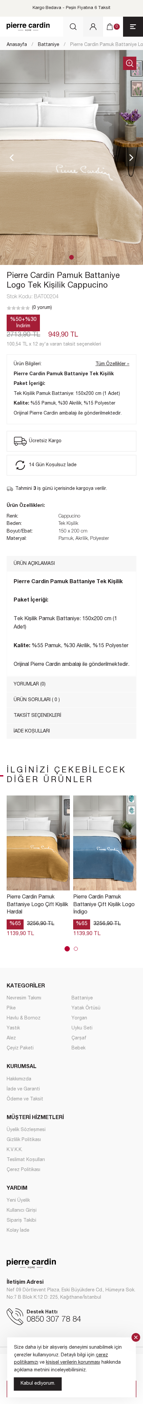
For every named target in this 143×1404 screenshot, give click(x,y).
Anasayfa (17, 45)
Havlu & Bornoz (24, 1018)
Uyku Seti (82, 1028)
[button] (71, 257)
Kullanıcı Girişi (22, 1210)
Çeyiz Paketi (20, 1048)
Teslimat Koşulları (26, 1160)
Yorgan (79, 1018)
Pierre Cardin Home (28, 26)
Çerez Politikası (23, 1170)
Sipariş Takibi (21, 1220)
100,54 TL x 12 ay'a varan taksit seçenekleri (54, 344)
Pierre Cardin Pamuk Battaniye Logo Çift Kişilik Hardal (37, 905)
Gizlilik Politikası (24, 1140)
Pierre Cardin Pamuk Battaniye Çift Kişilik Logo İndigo (104, 905)
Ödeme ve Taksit (25, 1099)
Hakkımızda (19, 1079)
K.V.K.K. (15, 1150)
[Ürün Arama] (73, 27)
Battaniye (48, 45)
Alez (11, 1038)
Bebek (78, 1048)
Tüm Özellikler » (112, 364)
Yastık (13, 1028)
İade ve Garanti (23, 1089)
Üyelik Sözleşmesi (26, 1130)
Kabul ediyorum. (38, 1383)
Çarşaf (79, 1038)
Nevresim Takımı (24, 998)
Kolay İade (18, 1230)
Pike (11, 1008)
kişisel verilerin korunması (73, 1362)
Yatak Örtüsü (86, 1008)
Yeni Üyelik (18, 1200)
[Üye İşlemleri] (93, 27)
